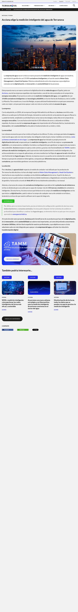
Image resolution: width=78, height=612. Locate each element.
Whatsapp (22, 329)
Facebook (6, 329)
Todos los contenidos (12, 318)
